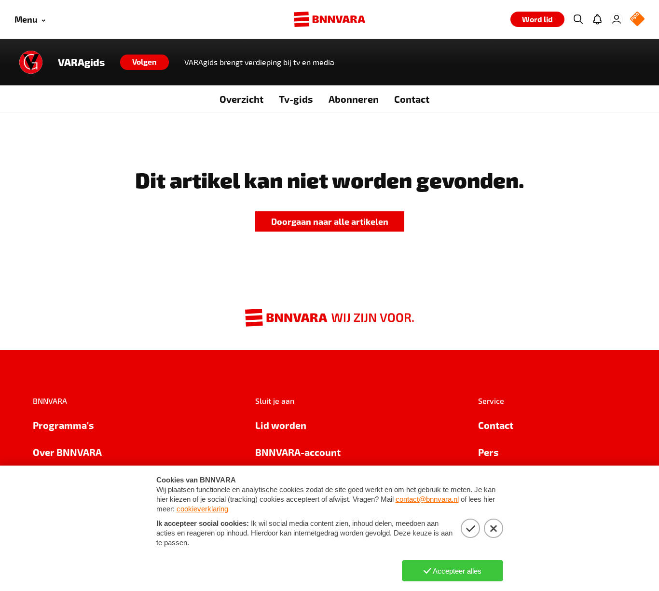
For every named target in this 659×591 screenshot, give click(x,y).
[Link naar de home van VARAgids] (30, 62)
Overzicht (241, 99)
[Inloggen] (616, 19)
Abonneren (354, 99)
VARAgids (81, 62)
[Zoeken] (578, 19)
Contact (411, 99)
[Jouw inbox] (597, 19)
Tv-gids (296, 99)
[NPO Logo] (637, 19)
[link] (329, 221)
